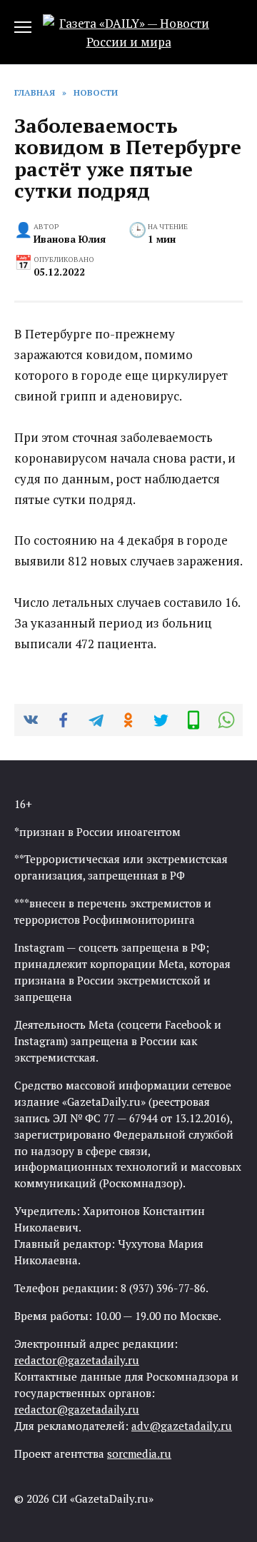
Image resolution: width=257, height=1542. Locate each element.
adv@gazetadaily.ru (181, 1425)
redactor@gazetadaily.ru (76, 1360)
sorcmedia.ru (139, 1453)
